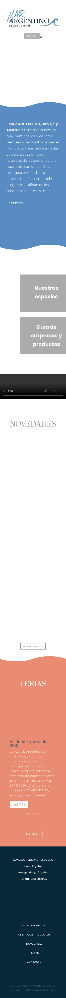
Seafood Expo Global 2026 (33, 624)
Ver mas (19, 805)
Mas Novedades (33, 646)
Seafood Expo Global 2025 (30, 743)
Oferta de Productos (34, 934)
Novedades (34, 943)
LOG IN (30, 36)
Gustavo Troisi (49, 990)
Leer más (14, 203)
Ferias (34, 952)
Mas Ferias (33, 834)
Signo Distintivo (34, 925)
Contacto (34, 961)
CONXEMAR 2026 (33, 559)
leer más (33, 503)
